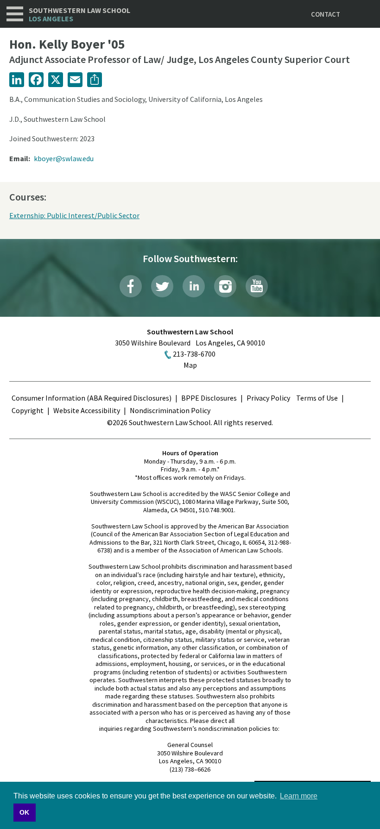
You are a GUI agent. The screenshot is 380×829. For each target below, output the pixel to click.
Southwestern (79, 14)
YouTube (257, 286)
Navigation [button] (14, 13)
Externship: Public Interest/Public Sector (74, 215)
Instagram (225, 286)
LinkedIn (194, 286)
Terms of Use (317, 397)
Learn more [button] (298, 796)
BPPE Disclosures (209, 397)
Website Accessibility (86, 410)
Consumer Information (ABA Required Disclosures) (91, 397)
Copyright (28, 410)
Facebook (131, 286)
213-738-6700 (194, 353)
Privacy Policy (268, 397)
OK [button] (24, 812)
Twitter (162, 286)
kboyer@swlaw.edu (64, 158)
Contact (325, 14)
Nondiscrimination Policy (170, 410)
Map (190, 365)
